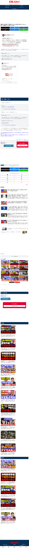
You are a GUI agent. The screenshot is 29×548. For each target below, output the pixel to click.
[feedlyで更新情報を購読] (7, 182)
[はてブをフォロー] (21, 176)
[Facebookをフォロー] (7, 176)
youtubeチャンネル (7, 545)
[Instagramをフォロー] (7, 178)
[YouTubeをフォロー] (21, 178)
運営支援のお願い (24, 544)
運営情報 (14, 544)
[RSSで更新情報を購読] (21, 182)
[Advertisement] (14, 15)
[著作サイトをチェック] (7, 174)
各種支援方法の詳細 (3, 143)
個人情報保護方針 (21, 545)
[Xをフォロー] (21, 174)
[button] (27, 289)
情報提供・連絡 (5, 544)
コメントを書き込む (14, 256)
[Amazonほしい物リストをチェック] (21, 180)
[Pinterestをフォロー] (7, 180)
